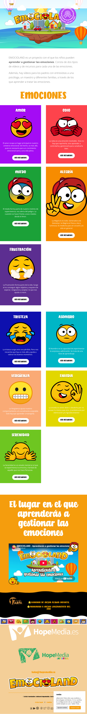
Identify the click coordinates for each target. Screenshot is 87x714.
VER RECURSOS (21, 158)
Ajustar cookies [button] (62, 708)
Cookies (49, 702)
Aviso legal (39, 702)
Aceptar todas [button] (75, 708)
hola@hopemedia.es (43, 672)
